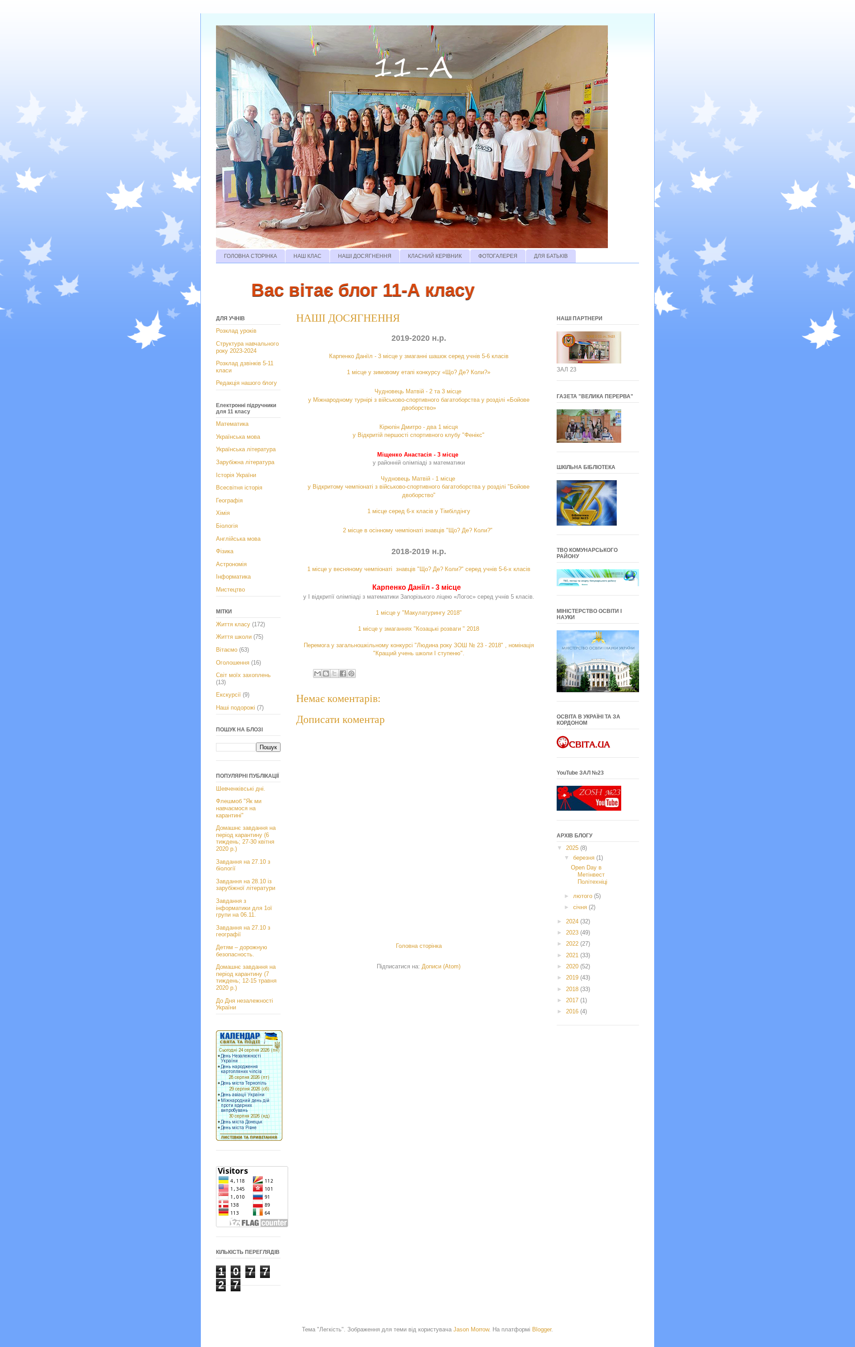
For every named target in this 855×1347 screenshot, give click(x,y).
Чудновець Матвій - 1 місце (419, 478)
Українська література (246, 449)
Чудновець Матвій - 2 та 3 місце (419, 391)
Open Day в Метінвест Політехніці (589, 874)
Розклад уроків (236, 330)
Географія (229, 500)
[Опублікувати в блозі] (326, 673)
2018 (573, 989)
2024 (573, 921)
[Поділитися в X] (334, 673)
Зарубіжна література (245, 462)
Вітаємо (226, 649)
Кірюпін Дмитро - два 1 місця (418, 427)
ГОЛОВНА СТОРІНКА (250, 256)
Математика (232, 423)
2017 (573, 1000)
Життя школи (234, 636)
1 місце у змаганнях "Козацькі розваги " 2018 (418, 628)
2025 (573, 848)
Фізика (224, 551)
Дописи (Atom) (441, 966)
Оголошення (232, 662)
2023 (573, 932)
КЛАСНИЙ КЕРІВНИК (435, 256)
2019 (573, 977)
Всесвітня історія (239, 487)
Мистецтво (230, 589)
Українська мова (238, 436)
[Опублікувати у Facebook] (342, 673)
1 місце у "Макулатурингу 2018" (419, 612)
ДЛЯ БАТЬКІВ (551, 256)
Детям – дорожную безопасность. (241, 951)
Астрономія (231, 564)
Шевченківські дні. (240, 788)
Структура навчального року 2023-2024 (247, 347)
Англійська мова (238, 538)
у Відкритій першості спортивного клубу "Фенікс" (418, 435)
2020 (573, 966)
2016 (573, 1011)
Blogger (541, 1329)
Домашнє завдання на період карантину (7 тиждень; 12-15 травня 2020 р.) (246, 977)
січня (581, 907)
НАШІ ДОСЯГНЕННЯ (364, 256)
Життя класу (233, 624)
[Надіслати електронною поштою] (317, 673)
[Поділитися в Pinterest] (351, 673)
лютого (583, 896)
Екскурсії (228, 694)
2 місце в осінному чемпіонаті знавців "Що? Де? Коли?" (418, 530)
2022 (573, 943)
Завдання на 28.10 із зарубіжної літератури (245, 885)
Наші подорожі (235, 707)
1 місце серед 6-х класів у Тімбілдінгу (418, 511)
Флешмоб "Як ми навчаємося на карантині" (238, 808)
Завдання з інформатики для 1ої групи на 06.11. (244, 908)
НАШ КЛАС (307, 256)
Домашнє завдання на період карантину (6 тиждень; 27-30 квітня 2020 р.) (246, 838)
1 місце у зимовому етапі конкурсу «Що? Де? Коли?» (418, 372)
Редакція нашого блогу (246, 383)
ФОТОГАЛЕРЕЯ (497, 256)
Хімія (223, 513)
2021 (573, 955)
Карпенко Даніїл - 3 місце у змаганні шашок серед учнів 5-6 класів (419, 356)
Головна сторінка (419, 946)
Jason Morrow (471, 1329)
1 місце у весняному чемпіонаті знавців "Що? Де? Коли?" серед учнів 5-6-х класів (418, 569)
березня (584, 857)
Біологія (227, 525)
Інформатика (233, 576)
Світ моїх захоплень (243, 675)
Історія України (236, 475)
